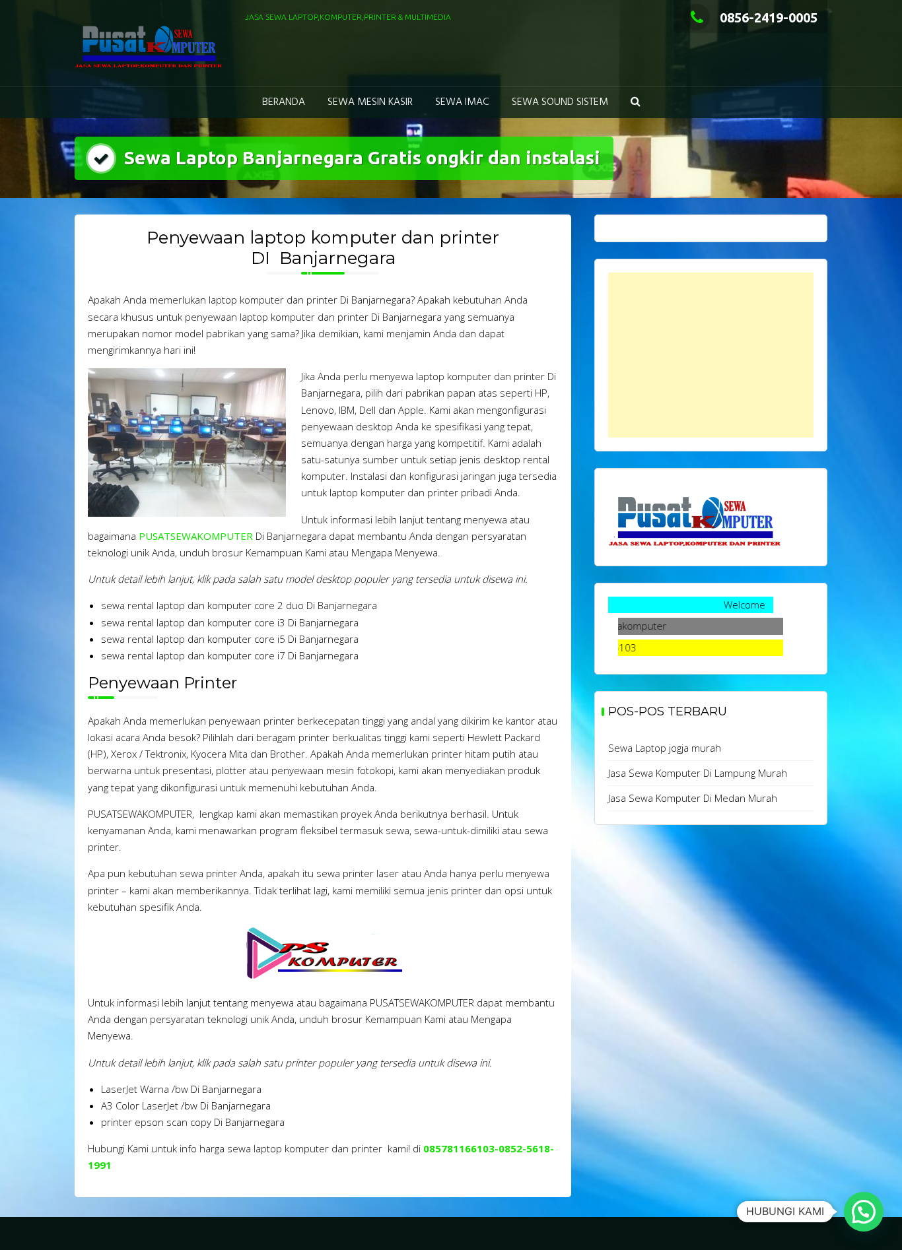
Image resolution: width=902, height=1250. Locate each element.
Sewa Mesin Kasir (370, 102)
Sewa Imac (462, 102)
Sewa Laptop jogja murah (664, 747)
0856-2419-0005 (768, 17)
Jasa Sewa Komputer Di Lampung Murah (697, 772)
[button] (635, 102)
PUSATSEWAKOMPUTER (196, 536)
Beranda (283, 102)
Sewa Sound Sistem (560, 102)
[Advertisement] (711, 355)
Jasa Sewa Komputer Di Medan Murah (692, 798)
